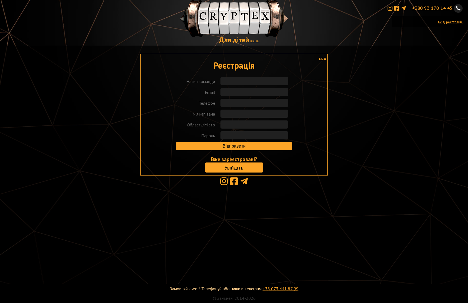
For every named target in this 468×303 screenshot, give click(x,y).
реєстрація (454, 22)
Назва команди (200, 81)
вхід (441, 22)
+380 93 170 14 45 (432, 8)
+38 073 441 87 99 (280, 288)
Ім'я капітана (203, 114)
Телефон (207, 103)
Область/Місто (201, 124)
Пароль (208, 135)
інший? (254, 40)
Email (210, 92)
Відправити (234, 146)
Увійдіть (234, 167)
